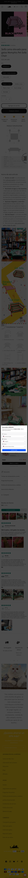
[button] (14, 436)
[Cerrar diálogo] (26, 426)
